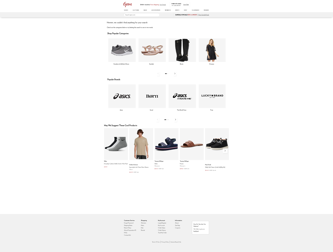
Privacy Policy (165, 242)
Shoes (126, 10)
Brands (206, 10)
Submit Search (157, 15)
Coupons (177, 228)
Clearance (195, 10)
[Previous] (158, 73)
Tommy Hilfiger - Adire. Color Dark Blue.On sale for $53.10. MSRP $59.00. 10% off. (166, 149)
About (177, 223)
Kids (142, 228)
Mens (142, 225)
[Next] (175, 73)
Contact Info (127, 235)
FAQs (125, 232)
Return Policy (127, 228)
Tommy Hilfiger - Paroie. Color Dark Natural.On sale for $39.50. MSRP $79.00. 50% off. (192, 149)
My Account (197, 4)
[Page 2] (167, 73)
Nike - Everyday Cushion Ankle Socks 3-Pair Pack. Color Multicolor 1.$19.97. (116, 148)
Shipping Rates (128, 225)
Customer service (201, 4)
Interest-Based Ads (176, 242)
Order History (162, 230)
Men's (177, 10)
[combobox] (142, 15)
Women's (168, 10)
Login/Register (162, 223)
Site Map (177, 225)
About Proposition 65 (130, 230)
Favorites (204, 4)
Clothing (136, 10)
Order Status (161, 228)
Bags (145, 10)
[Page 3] (168, 119)
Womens (143, 223)
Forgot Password (128, 223)
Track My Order (162, 232)
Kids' (185, 10)
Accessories (156, 10)
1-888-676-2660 (176, 4)
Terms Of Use (156, 242)
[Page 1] (166, 73)
